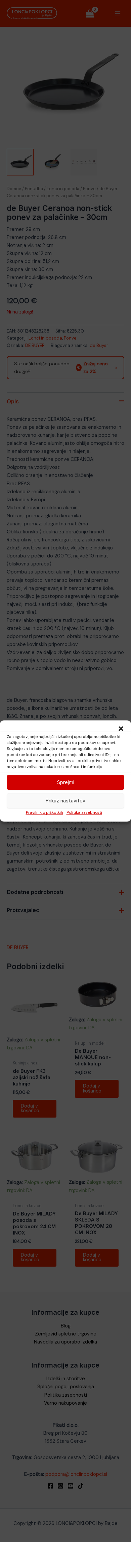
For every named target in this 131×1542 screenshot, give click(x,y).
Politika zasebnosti (84, 812)
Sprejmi (65, 782)
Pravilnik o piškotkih (44, 812)
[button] (121, 728)
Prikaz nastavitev (65, 800)
